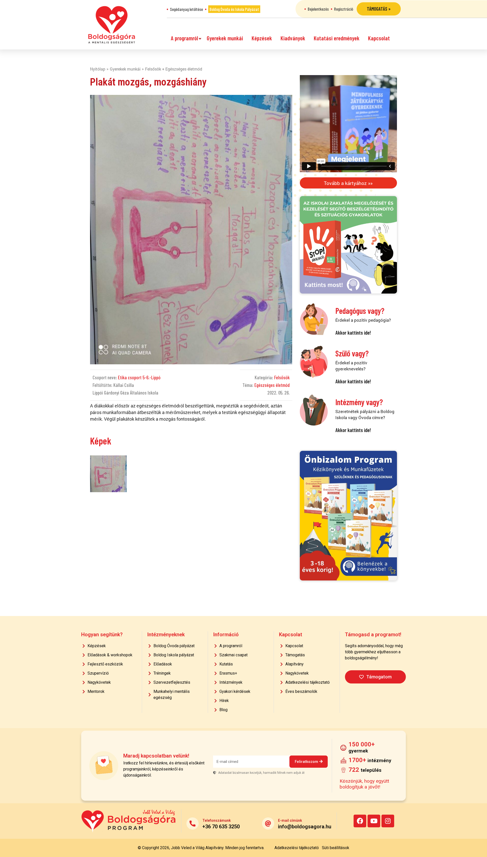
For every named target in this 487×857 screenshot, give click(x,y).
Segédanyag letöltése (186, 9)
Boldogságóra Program (111, 24)
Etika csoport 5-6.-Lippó (139, 377)
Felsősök (282, 377)
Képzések (262, 38)
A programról (184, 38)
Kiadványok (293, 38)
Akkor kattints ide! (353, 332)
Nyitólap (97, 69)
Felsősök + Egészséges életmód (173, 69)
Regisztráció (343, 8)
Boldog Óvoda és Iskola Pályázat (234, 9)
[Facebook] (360, 821)
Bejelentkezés (318, 8)
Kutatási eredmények (336, 38)
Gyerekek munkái (225, 38)
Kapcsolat (379, 38)
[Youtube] (374, 821)
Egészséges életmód (272, 385)
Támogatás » (379, 9)
